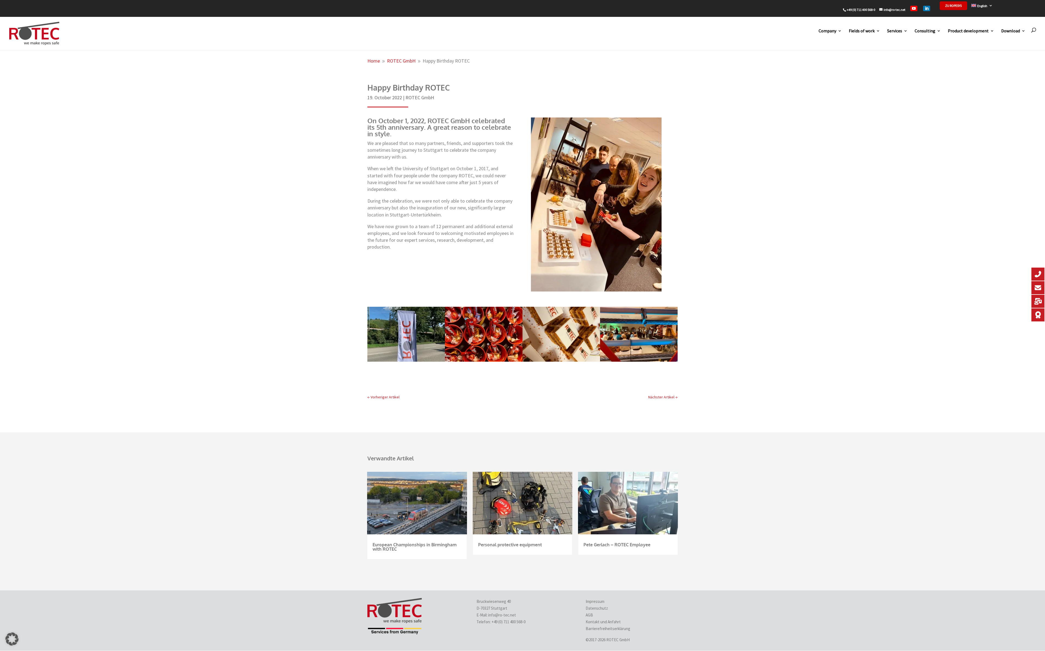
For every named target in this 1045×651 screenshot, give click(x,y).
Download (1010, 30)
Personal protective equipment (510, 544)
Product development (968, 30)
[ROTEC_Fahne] (406, 360)
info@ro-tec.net (502, 615)
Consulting (925, 30)
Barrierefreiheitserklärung (608, 628)
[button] (12, 639)
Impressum (595, 601)
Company (827, 30)
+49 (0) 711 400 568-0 (508, 621)
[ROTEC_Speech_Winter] (639, 360)
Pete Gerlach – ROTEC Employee (616, 544)
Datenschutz (597, 608)
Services (894, 30)
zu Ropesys (953, 5)
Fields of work (862, 30)
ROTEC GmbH (419, 97)
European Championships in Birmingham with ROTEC (415, 547)
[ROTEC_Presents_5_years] (483, 360)
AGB (589, 615)
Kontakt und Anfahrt (603, 621)
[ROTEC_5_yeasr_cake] (561, 360)
